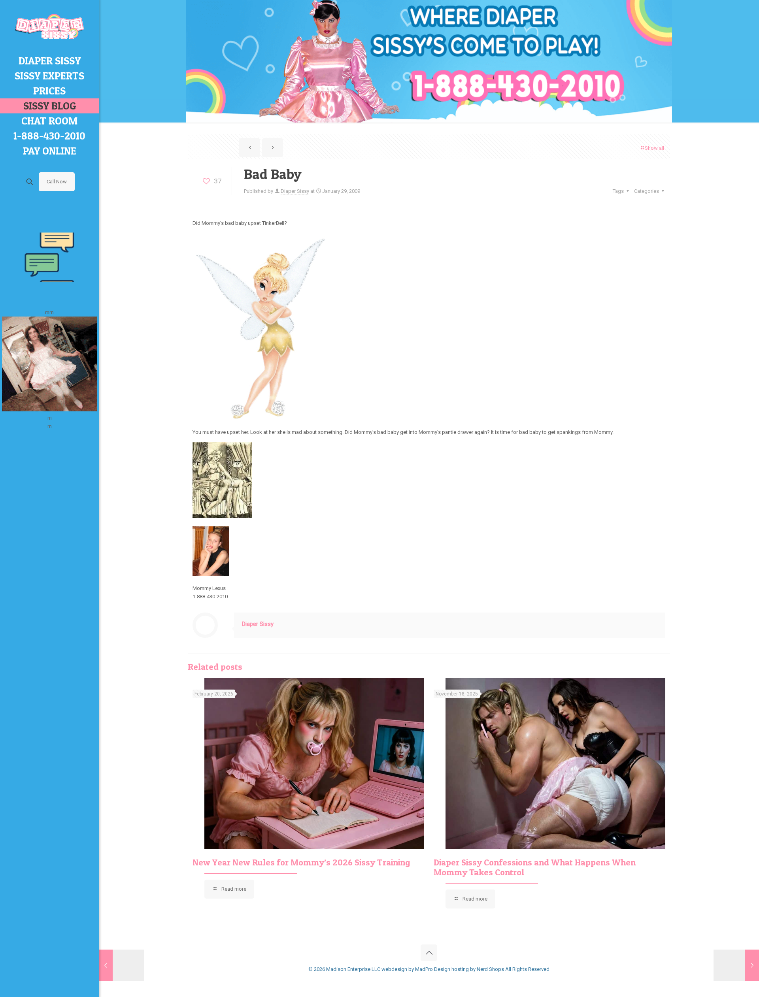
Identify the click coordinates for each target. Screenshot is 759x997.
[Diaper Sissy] (49, 26)
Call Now (57, 182)
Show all (654, 148)
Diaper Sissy (295, 191)
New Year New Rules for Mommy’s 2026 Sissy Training (301, 862)
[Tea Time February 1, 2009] (736, 965)
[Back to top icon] (429, 952)
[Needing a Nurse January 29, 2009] (121, 965)
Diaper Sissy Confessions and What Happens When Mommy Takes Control (535, 867)
